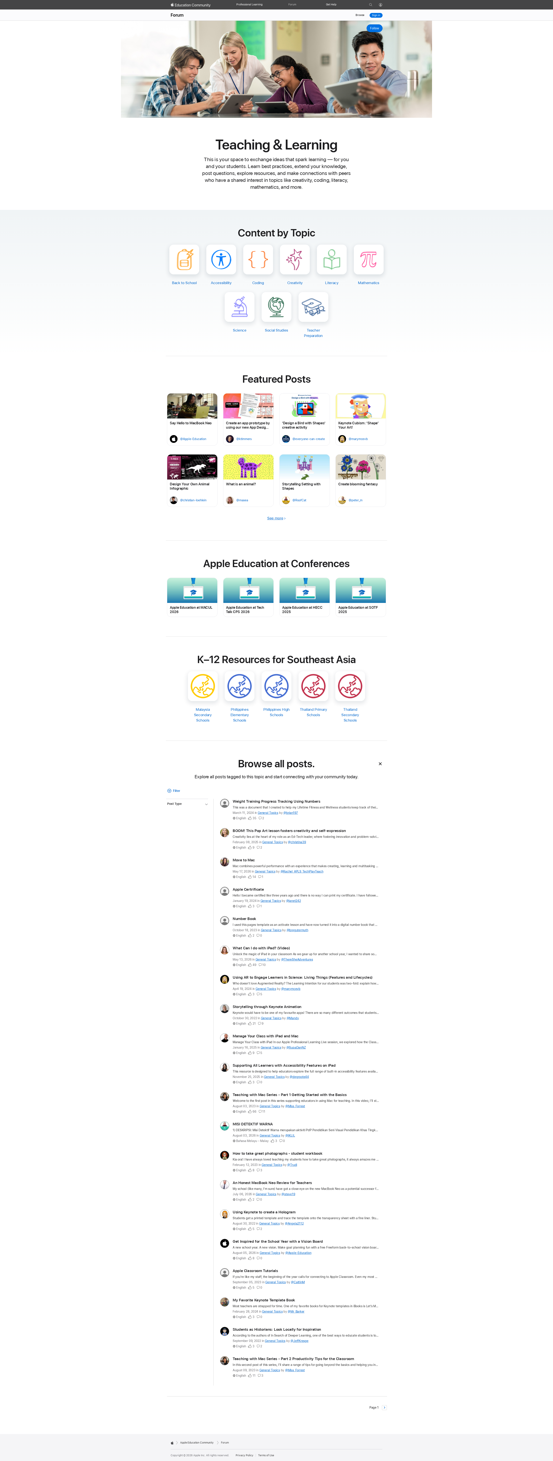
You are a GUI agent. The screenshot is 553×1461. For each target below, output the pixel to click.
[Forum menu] (298, 5)
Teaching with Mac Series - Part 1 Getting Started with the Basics (290, 1095)
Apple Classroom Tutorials (255, 1271)
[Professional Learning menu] (265, 5)
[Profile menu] (384, 5)
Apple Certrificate (248, 889)
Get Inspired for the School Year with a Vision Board (278, 1241)
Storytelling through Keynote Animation (267, 1007)
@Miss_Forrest (295, 1106)
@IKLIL (290, 1135)
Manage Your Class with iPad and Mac (266, 1036)
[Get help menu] (338, 5)
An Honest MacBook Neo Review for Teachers (272, 1183)
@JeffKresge (299, 1341)
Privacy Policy (244, 1455)
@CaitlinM (298, 1282)
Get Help (331, 4)
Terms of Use (266, 1455)
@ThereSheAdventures (297, 959)
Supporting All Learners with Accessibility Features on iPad (284, 1065)
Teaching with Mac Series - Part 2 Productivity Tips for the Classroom (293, 1359)
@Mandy (293, 1018)
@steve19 (288, 1194)
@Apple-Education (298, 1253)
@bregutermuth (297, 930)
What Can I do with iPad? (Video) (261, 948)
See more (275, 518)
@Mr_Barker (296, 1311)
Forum (292, 4)
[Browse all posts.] (380, 763)
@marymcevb (290, 989)
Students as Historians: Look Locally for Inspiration (277, 1329)
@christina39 (297, 842)
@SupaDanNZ (296, 1047)
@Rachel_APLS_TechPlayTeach (302, 871)
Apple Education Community (197, 1442)
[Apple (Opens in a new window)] (172, 1443)
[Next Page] (384, 1407)
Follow (374, 28)
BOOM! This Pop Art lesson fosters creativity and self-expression (289, 831)
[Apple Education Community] (191, 5)
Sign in (376, 15)
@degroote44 (299, 1077)
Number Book (244, 919)
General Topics (268, 813)
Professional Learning (249, 4)
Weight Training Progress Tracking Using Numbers (276, 801)
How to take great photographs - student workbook (277, 1153)
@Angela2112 (294, 1223)
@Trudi (292, 1165)
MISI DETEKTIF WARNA (253, 1124)
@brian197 (290, 813)
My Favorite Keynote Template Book (264, 1300)
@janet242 (293, 901)
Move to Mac (244, 860)
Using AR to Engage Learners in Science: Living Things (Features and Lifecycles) (302, 977)
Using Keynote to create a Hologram (264, 1212)
